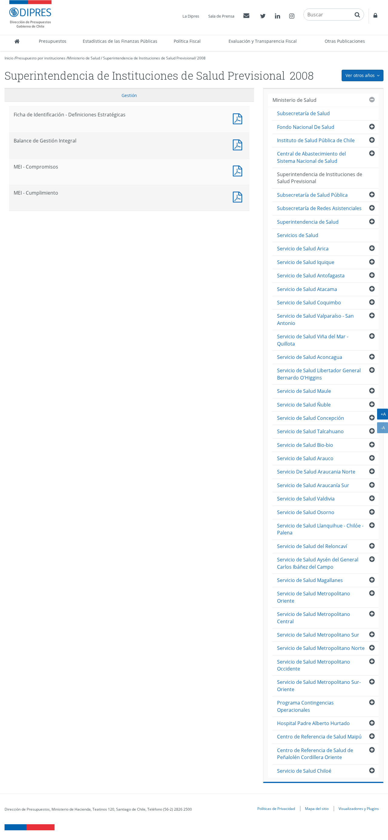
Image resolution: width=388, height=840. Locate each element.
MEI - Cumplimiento (239, 196)
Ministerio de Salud (84, 58)
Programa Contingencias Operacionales (305, 706)
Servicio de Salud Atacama (307, 289)
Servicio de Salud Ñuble (304, 404)
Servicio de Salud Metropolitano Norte (321, 648)
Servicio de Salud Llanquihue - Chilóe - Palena (320, 529)
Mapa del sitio (317, 808)
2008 (201, 58)
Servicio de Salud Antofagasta (311, 275)
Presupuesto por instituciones (40, 58)
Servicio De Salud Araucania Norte (316, 471)
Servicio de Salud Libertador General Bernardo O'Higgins (319, 374)
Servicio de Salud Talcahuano (310, 431)
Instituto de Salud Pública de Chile (316, 140)
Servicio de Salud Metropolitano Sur (318, 634)
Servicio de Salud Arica (303, 248)
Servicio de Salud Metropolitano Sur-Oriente (319, 685)
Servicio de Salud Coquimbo (309, 302)
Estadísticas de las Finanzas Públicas (120, 41)
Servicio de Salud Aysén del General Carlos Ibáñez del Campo (317, 563)
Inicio (9, 58)
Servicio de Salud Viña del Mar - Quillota (312, 340)
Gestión (129, 95)
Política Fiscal (187, 41)
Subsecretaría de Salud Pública (312, 195)
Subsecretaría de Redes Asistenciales (319, 208)
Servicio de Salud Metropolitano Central (313, 617)
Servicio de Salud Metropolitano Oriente (313, 597)
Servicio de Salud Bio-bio (305, 445)
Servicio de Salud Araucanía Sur (313, 485)
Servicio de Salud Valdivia (306, 498)
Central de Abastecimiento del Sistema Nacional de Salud (311, 157)
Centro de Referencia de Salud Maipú (319, 736)
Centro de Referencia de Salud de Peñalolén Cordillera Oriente (315, 754)
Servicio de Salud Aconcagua (309, 357)
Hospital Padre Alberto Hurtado (313, 723)
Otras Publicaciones (345, 41)
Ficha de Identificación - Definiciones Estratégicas (239, 118)
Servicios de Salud (297, 235)
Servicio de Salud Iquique (305, 262)
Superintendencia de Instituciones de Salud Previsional (149, 58)
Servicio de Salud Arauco (305, 458)
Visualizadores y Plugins (359, 808)
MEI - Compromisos (239, 170)
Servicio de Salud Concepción (310, 418)
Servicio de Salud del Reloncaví (312, 546)
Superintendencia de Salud (308, 222)
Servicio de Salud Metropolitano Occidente (313, 665)
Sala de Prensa (221, 16)
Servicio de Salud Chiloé (304, 771)
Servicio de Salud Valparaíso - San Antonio (315, 319)
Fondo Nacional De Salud (305, 127)
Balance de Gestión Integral (239, 144)
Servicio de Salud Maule (304, 391)
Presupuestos (52, 41)
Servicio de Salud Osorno (305, 512)
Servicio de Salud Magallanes (310, 580)
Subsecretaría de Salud (303, 113)
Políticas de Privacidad (276, 808)
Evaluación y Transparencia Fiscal (263, 41)
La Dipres (190, 16)
